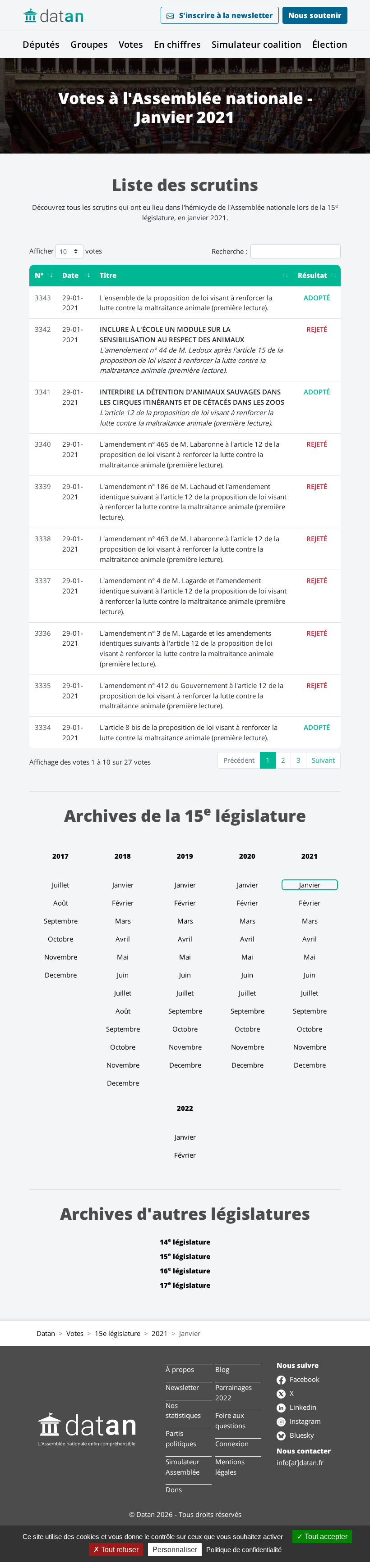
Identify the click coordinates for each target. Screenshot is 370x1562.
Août (60, 902)
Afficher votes (65, 250)
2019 (185, 855)
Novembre (60, 956)
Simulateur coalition (256, 44)
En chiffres (177, 44)
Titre (108, 275)
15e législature (117, 1333)
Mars (123, 920)
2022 (185, 1108)
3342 (43, 329)
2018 (123, 855)
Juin (123, 974)
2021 (309, 855)
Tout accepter (325, 1536)
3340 (43, 443)
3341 (43, 391)
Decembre (61, 974)
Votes (131, 44)
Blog (222, 1369)
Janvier (123, 884)
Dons (174, 1489)
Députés (41, 44)
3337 (43, 580)
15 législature (185, 1256)
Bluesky (301, 1435)
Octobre (60, 938)
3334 (43, 727)
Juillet (60, 884)
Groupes (89, 44)
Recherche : (229, 251)
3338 (43, 538)
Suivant (323, 760)
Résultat (312, 275)
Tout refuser (119, 1549)
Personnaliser (175, 1549)
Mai (123, 956)
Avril (123, 938)
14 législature (185, 1241)
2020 (247, 855)
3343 (43, 297)
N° (39, 275)
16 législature (185, 1270)
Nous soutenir (315, 15)
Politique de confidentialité (244, 1549)
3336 (43, 633)
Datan (46, 1333)
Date (70, 275)
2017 (60, 855)
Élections (332, 44)
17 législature (185, 1285)
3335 (43, 685)
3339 (43, 486)
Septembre (61, 920)
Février (123, 902)
